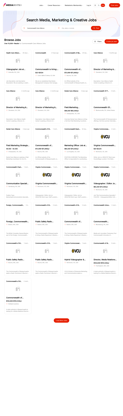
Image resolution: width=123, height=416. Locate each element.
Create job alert (111, 41)
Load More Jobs (61, 320)
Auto (102, 5)
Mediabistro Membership (73, 5)
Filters (99, 41)
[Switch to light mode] (95, 5)
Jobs (41, 5)
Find (97, 28)
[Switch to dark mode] (98, 5)
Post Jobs (114, 5)
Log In (89, 5)
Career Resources (54, 5)
